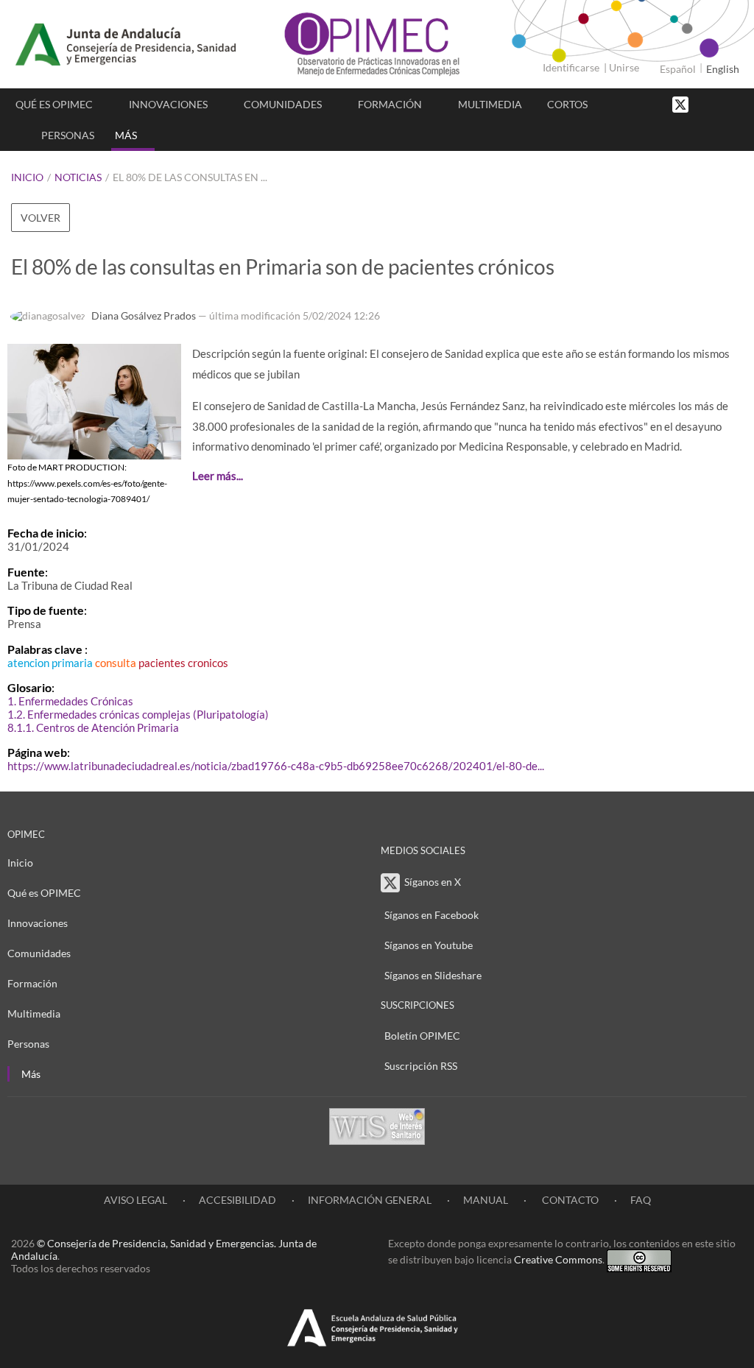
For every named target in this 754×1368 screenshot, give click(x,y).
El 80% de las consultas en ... (190, 177)
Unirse (624, 67)
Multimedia (490, 104)
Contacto (569, 1200)
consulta (115, 662)
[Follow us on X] (682, 103)
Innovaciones (168, 104)
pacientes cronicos (183, 662)
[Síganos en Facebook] (706, 103)
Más (126, 135)
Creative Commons (558, 1259)
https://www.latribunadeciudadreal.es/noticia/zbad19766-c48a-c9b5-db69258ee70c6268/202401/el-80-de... (275, 765)
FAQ (640, 1200)
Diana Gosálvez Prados (143, 315)
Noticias (78, 177)
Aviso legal (135, 1200)
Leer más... (217, 475)
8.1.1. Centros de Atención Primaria (93, 727)
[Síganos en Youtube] (721, 103)
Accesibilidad (237, 1200)
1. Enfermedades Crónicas (70, 701)
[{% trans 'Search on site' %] (735, 103)
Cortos (567, 104)
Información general (369, 1200)
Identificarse (571, 67)
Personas (67, 135)
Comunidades (283, 104)
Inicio (27, 177)
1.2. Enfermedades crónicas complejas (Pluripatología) (138, 714)
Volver (40, 217)
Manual (485, 1200)
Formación (390, 104)
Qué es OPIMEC (54, 104)
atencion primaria (50, 662)
